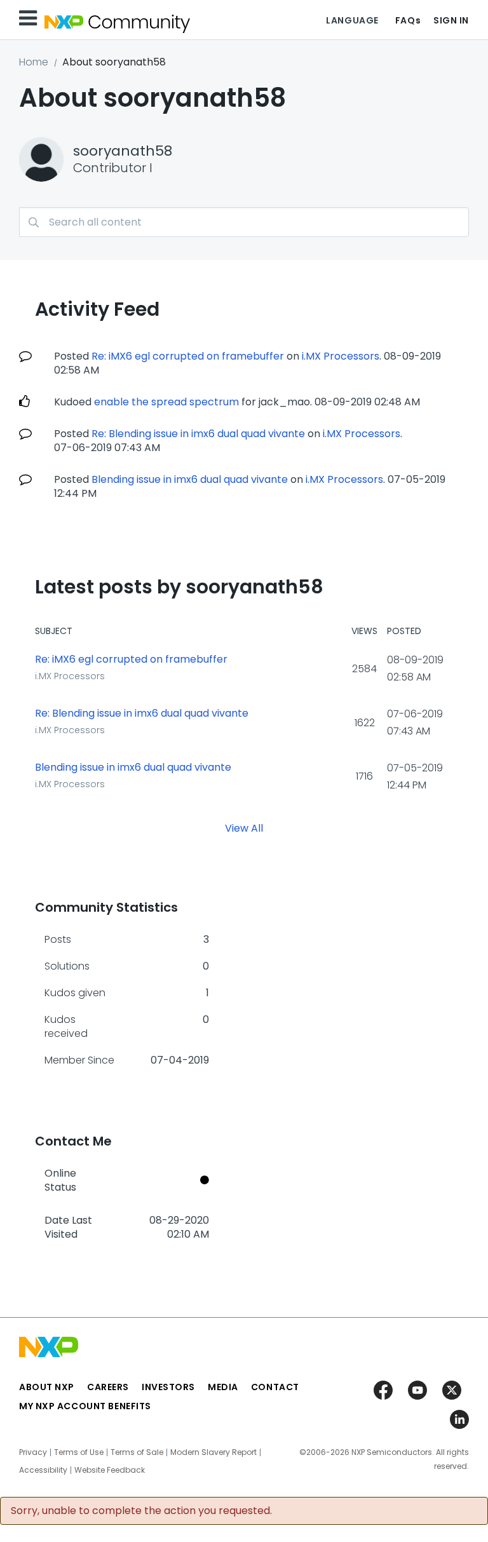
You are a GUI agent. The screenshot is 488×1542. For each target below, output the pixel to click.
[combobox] (244, 222)
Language (352, 20)
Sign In (451, 20)
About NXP (46, 1387)
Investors (168, 1387)
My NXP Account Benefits (85, 1406)
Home (33, 62)
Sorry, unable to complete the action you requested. (141, 1511)
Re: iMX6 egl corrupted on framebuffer (188, 356)
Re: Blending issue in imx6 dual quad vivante (198, 433)
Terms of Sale (137, 1452)
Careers (108, 1387)
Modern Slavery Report (213, 1452)
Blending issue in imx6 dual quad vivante (190, 479)
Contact (275, 1387)
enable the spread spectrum (166, 402)
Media (223, 1387)
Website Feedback (109, 1470)
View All (244, 828)
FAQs (408, 20)
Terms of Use (79, 1452)
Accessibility (43, 1470)
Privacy (33, 1452)
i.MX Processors (340, 356)
